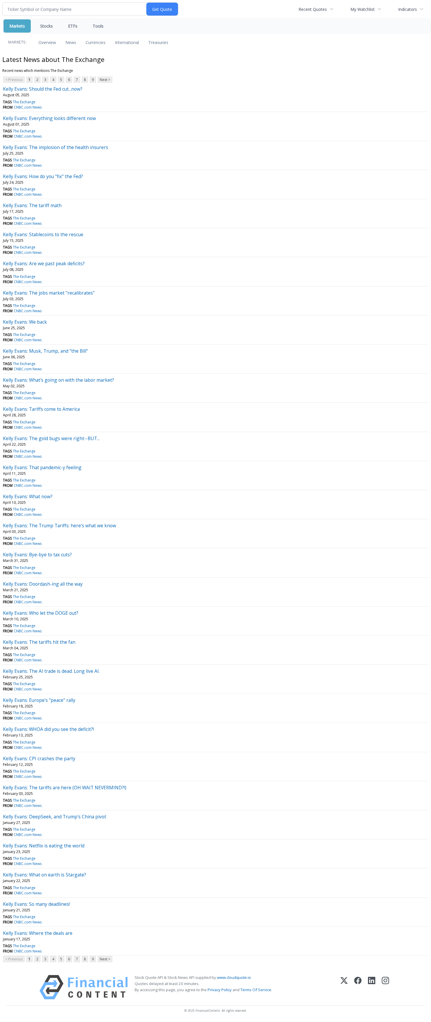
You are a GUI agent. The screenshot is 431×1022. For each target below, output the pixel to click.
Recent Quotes (312, 9)
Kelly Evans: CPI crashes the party (39, 758)
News (70, 42)
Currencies (96, 42)
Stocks (46, 26)
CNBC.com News (28, 107)
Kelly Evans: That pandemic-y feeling (42, 467)
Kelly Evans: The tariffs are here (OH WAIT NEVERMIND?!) (64, 787)
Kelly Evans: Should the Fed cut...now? (42, 89)
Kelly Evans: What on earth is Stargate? (44, 874)
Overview (47, 42)
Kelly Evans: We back (25, 322)
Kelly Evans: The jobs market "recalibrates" (49, 293)
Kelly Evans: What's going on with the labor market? (58, 380)
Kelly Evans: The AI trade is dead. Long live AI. (51, 671)
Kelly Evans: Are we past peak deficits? (44, 263)
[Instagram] (385, 987)
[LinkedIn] (372, 987)
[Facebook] (358, 987)
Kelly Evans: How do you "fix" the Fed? (43, 176)
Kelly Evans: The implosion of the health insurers (55, 147)
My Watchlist (362, 9)
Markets (17, 26)
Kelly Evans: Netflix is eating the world (43, 845)
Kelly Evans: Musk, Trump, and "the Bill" (45, 351)
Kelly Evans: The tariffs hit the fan (39, 642)
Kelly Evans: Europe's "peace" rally (39, 700)
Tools (98, 26)
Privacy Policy (220, 989)
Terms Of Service (255, 989)
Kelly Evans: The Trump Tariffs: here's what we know (59, 525)
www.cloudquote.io (234, 977)
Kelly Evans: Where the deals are (37, 933)
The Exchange (24, 101)
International (127, 42)
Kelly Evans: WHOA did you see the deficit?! (48, 729)
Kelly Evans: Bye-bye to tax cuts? (37, 554)
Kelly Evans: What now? (27, 496)
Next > (105, 79)
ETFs (72, 26)
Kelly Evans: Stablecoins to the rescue (43, 234)
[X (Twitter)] (344, 987)
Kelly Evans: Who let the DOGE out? (40, 613)
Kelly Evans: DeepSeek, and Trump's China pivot (54, 816)
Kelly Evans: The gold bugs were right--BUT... (51, 438)
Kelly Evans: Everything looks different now (49, 118)
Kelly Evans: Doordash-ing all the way (43, 584)
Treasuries (158, 42)
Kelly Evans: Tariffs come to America (41, 409)
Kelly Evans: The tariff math (32, 205)
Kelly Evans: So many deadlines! (36, 904)
